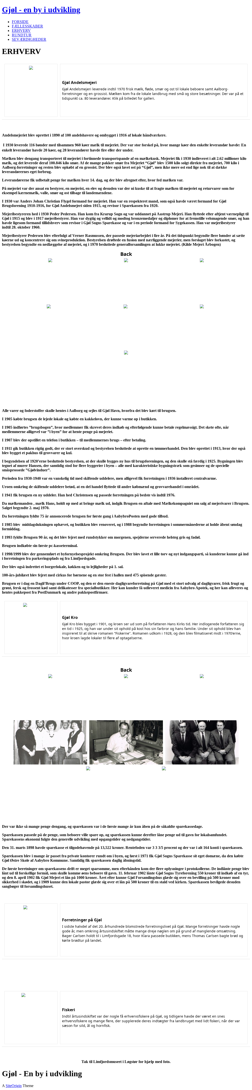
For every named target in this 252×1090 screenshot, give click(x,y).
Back (126, 254)
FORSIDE (20, 22)
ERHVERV (21, 30)
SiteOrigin (14, 1086)
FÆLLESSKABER (27, 26)
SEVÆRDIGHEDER (29, 39)
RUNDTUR (22, 35)
